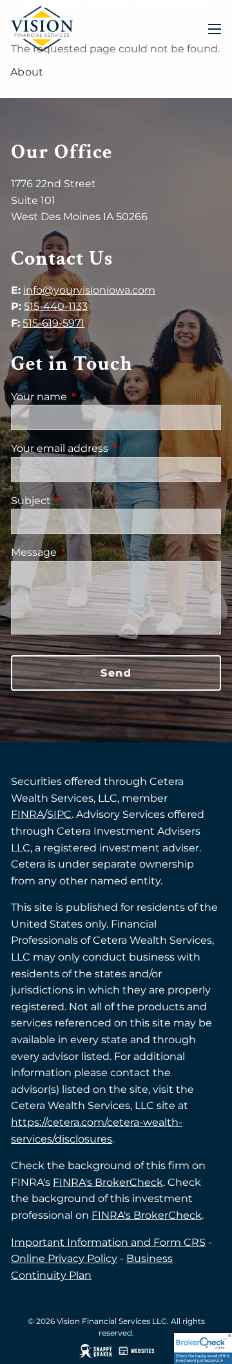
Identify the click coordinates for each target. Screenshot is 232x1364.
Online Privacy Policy (64, 1258)
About (26, 72)
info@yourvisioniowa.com (89, 290)
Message (87, 552)
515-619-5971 (53, 323)
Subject (85, 500)
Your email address (113, 448)
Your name (93, 397)
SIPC (59, 814)
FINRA (27, 814)
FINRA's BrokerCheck (108, 1182)
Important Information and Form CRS (108, 1242)
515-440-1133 (56, 306)
